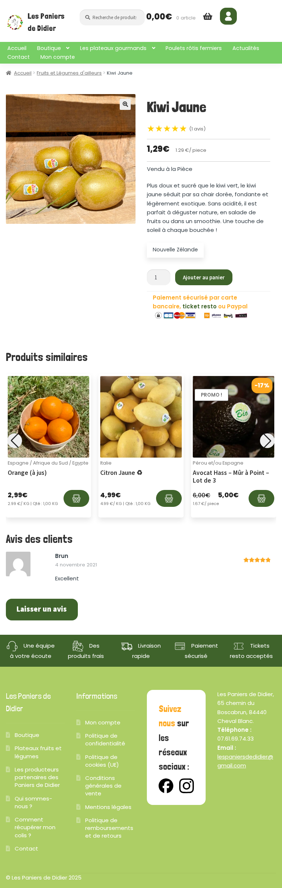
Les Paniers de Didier (46, 22)
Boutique (49, 48)
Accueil (16, 48)
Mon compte (57, 57)
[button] (125, 104)
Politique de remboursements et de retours (109, 827)
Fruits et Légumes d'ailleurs (69, 72)
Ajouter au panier (204, 277)
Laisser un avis (42, 609)
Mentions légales (108, 807)
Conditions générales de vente (103, 785)
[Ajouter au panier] (76, 498)
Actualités (245, 48)
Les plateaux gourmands (113, 48)
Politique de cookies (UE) (102, 761)
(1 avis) (197, 128)
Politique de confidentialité (105, 739)
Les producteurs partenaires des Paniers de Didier (37, 777)
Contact (18, 57)
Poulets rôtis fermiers (194, 48)
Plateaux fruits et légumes (38, 752)
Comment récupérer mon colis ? (35, 827)
